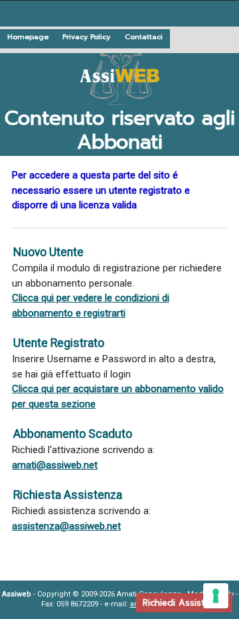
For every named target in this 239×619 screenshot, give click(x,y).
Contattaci (144, 36)
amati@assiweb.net (55, 465)
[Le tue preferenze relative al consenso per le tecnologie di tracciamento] (215, 595)
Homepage (27, 36)
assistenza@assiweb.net (66, 526)
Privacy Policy (86, 36)
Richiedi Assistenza (184, 602)
